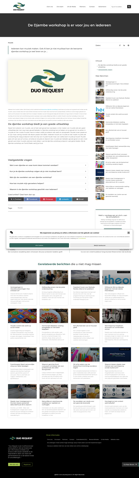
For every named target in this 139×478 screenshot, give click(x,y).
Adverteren (102, 6)
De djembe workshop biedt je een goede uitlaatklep (112, 66)
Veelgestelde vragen (105, 70)
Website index (115, 439)
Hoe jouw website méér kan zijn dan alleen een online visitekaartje (68, 446)
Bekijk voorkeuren (100, 245)
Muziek (10, 43)
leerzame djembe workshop (50, 109)
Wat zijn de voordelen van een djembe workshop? (48, 177)
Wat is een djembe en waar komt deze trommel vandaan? (48, 165)
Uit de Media (71, 6)
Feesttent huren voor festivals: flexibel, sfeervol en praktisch (84, 288)
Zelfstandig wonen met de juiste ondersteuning (53, 288)
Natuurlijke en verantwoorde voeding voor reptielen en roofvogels (52, 403)
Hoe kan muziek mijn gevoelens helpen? (48, 183)
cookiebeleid (82, 238)
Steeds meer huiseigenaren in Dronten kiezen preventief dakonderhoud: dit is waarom (115, 180)
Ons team (60, 6)
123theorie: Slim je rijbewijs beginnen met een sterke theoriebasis (114, 288)
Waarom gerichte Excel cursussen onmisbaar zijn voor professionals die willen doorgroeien (117, 156)
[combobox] (119, 6)
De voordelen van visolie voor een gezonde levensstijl (83, 402)
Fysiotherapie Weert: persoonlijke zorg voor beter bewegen (22, 365)
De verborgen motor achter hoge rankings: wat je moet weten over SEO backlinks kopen (74, 442)
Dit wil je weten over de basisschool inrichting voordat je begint (85, 366)
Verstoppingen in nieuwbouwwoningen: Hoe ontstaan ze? (117, 83)
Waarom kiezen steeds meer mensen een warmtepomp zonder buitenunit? (115, 366)
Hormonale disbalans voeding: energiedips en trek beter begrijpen (53, 327)
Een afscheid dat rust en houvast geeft (85, 326)
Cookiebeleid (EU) (81, 439)
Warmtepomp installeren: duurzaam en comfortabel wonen (114, 327)
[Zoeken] (129, 6)
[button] (129, 233)
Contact (92, 6)
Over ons (50, 6)
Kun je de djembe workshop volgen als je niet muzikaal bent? (48, 171)
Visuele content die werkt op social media (20, 326)
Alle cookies (39, 245)
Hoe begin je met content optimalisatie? (114, 402)
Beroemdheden (94, 439)
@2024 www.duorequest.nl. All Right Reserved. (69, 474)
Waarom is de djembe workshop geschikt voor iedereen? (48, 189)
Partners (82, 6)
